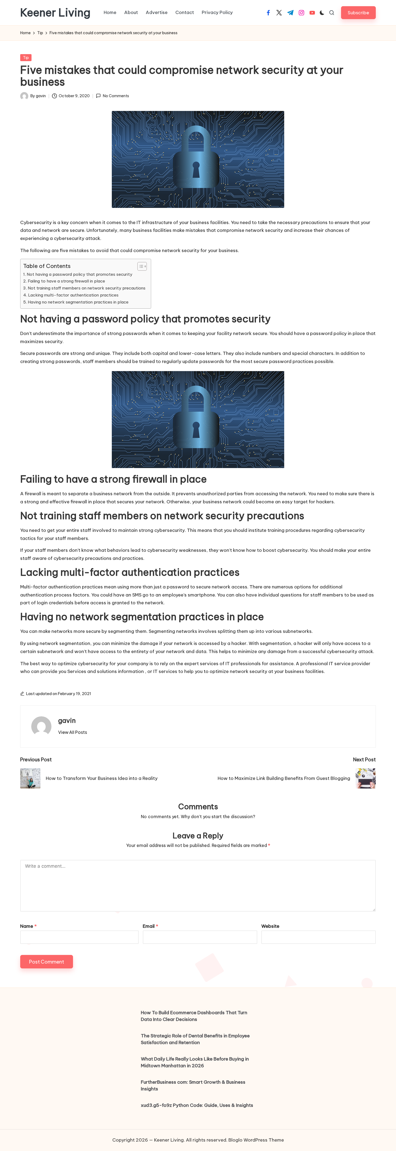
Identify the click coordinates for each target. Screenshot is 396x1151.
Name (28, 926)
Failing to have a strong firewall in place (66, 281)
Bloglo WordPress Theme (256, 1140)
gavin (67, 720)
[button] (358, 12)
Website (270, 926)
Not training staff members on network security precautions (86, 288)
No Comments (116, 95)
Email (150, 926)
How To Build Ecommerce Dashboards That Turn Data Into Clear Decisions (194, 1016)
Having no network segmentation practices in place (78, 302)
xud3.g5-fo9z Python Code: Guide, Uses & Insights (197, 1105)
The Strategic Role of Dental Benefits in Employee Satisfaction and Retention (195, 1039)
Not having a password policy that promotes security (79, 274)
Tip (26, 57)
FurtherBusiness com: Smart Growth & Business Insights (193, 1085)
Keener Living (55, 13)
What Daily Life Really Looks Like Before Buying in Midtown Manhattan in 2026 (195, 1062)
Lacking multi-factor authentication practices (73, 295)
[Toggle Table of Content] (139, 266)
